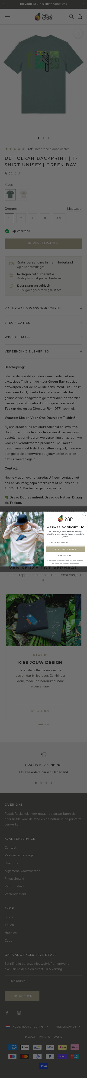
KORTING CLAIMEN (65, 549)
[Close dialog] (84, 514)
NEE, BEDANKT (65, 556)
